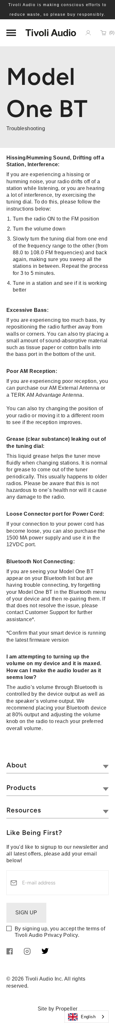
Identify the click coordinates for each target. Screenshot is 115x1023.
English (88, 1016)
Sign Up (26, 912)
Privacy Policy (61, 935)
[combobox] (87, 1016)
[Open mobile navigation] (11, 33)
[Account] (88, 32)
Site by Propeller (58, 1008)
